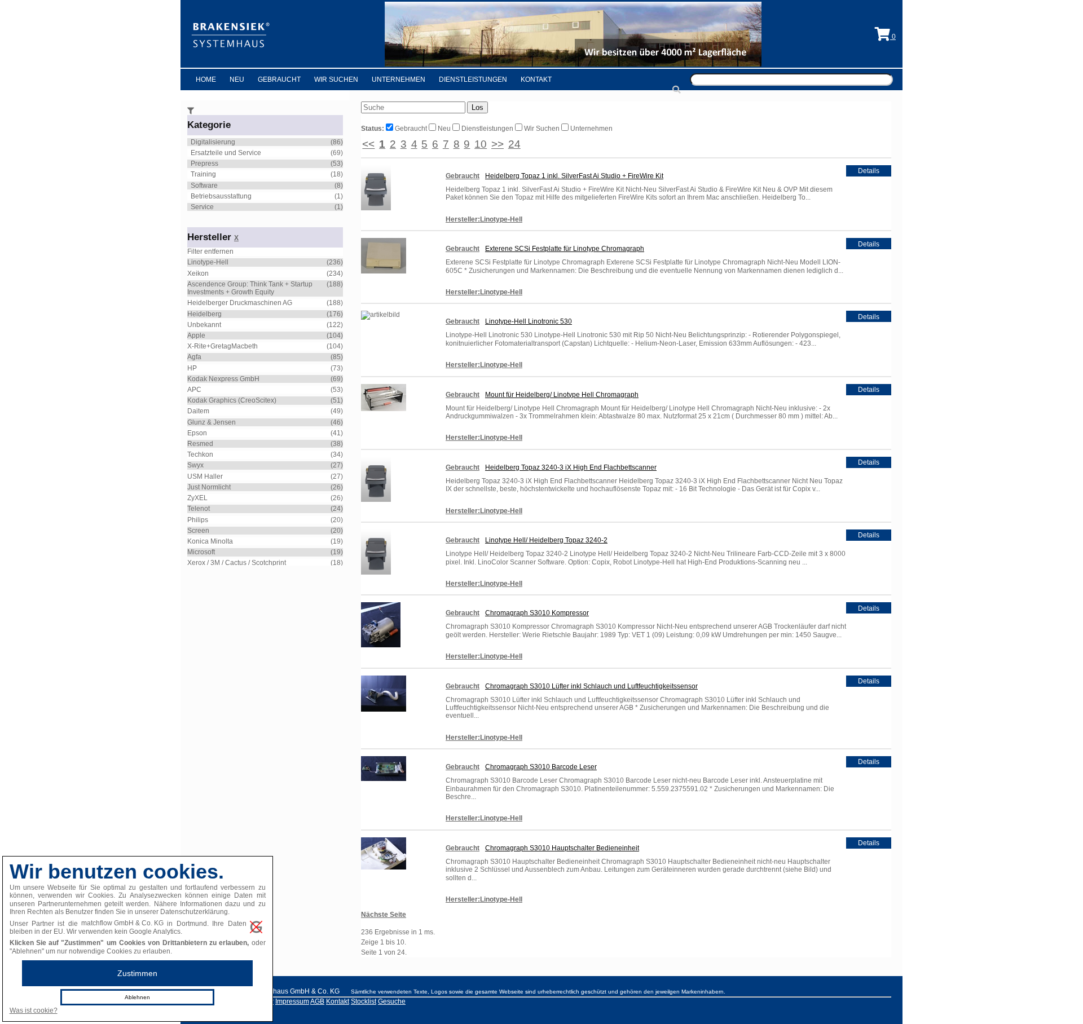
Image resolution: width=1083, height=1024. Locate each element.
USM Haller (205, 476)
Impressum (292, 1001)
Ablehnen (137, 997)
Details (868, 171)
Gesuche (392, 1001)
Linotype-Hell (207, 262)
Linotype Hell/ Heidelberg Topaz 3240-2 (546, 540)
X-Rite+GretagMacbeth (222, 346)
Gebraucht (279, 79)
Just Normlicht (209, 487)
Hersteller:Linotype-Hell (484, 219)
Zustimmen (137, 973)
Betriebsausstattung (221, 196)
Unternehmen (398, 79)
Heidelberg (204, 314)
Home (206, 79)
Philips (197, 520)
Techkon (200, 454)
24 (514, 144)
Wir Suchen (336, 79)
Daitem (198, 411)
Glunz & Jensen (211, 422)
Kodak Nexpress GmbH (223, 379)
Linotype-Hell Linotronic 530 (528, 321)
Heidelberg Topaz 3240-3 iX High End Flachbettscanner (571, 467)
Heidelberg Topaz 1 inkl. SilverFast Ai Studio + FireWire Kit (574, 176)
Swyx (195, 465)
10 (480, 144)
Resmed (200, 444)
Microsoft (201, 552)
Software (204, 185)
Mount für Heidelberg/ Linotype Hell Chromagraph (562, 395)
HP (192, 368)
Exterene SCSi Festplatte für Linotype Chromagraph (564, 249)
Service (202, 207)
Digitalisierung (213, 142)
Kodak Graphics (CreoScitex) (231, 400)
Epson (197, 433)
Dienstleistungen (473, 79)
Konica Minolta (210, 541)
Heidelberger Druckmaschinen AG (239, 303)
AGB (317, 1001)
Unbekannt (204, 325)
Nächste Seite (383, 915)
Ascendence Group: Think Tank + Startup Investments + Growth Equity (249, 288)
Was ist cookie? (34, 1010)
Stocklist (363, 1001)
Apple (196, 335)
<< (368, 144)
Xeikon (198, 273)
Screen (198, 531)
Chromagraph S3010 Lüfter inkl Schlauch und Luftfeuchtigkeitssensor (591, 686)
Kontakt (536, 79)
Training (203, 174)
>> (497, 144)
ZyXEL (197, 498)
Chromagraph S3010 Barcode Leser (541, 767)
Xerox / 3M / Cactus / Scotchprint (236, 563)
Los (477, 107)
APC (194, 390)
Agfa (194, 357)
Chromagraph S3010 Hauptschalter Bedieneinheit (562, 848)
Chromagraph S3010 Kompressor (537, 613)
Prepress (204, 163)
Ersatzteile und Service (226, 153)
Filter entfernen (210, 251)
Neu (237, 79)
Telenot (198, 509)
